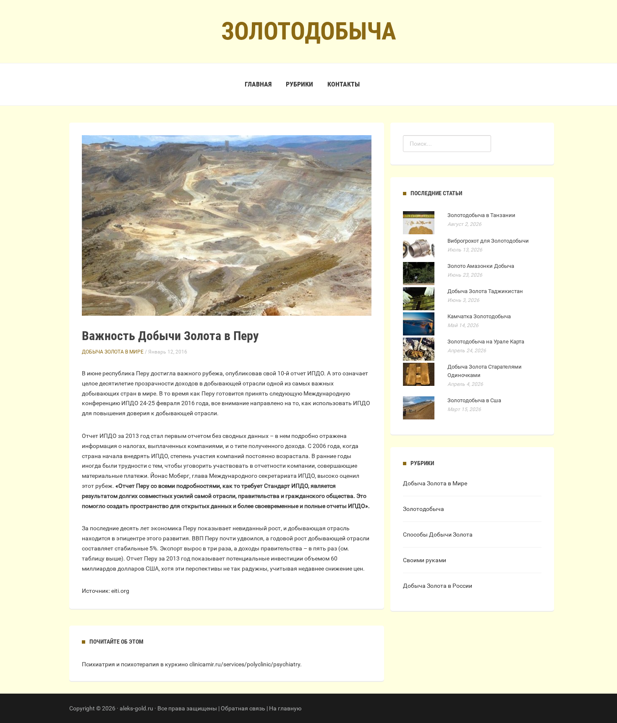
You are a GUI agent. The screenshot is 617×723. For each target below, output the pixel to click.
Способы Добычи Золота (438, 534)
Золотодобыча (423, 509)
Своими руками (424, 560)
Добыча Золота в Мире (113, 352)
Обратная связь (243, 708)
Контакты (343, 84)
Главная (258, 84)
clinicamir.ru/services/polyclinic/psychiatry (244, 664)
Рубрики (299, 84)
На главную (285, 708)
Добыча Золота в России (437, 585)
